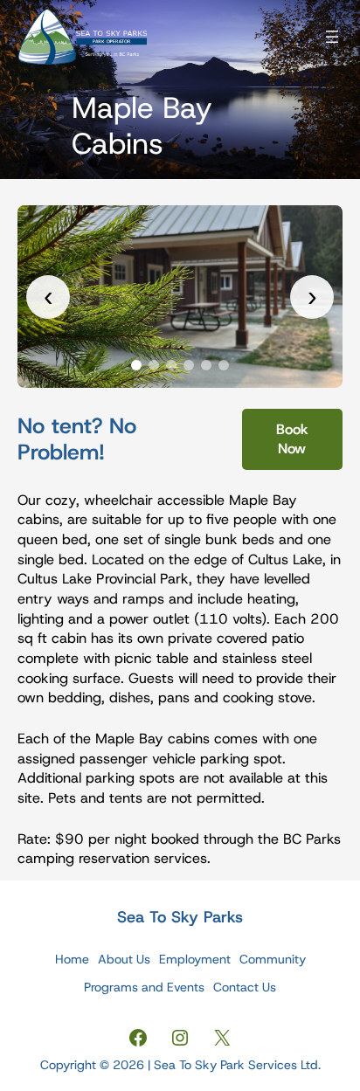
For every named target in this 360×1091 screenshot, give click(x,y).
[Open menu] (332, 36)
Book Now (292, 439)
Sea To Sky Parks (180, 917)
